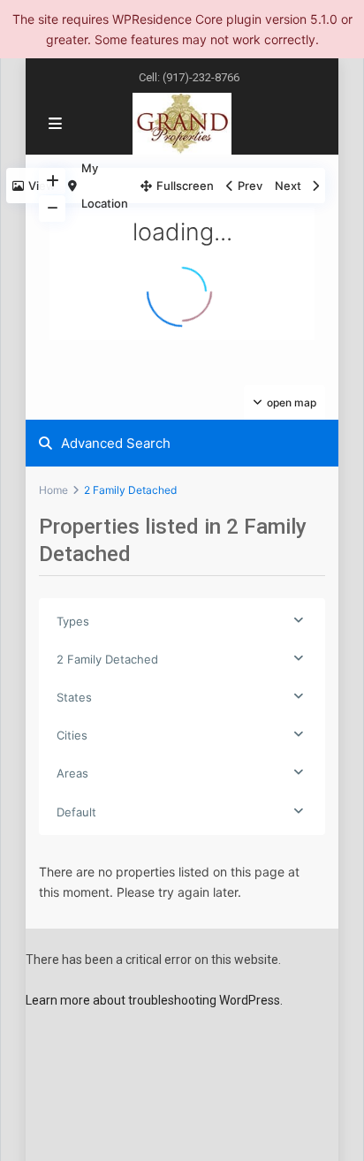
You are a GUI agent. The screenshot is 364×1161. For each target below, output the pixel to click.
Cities (72, 735)
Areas (72, 773)
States (74, 697)
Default (76, 812)
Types (73, 621)
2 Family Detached (107, 659)
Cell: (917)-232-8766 (189, 77)
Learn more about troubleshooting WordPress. (154, 1000)
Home (53, 490)
